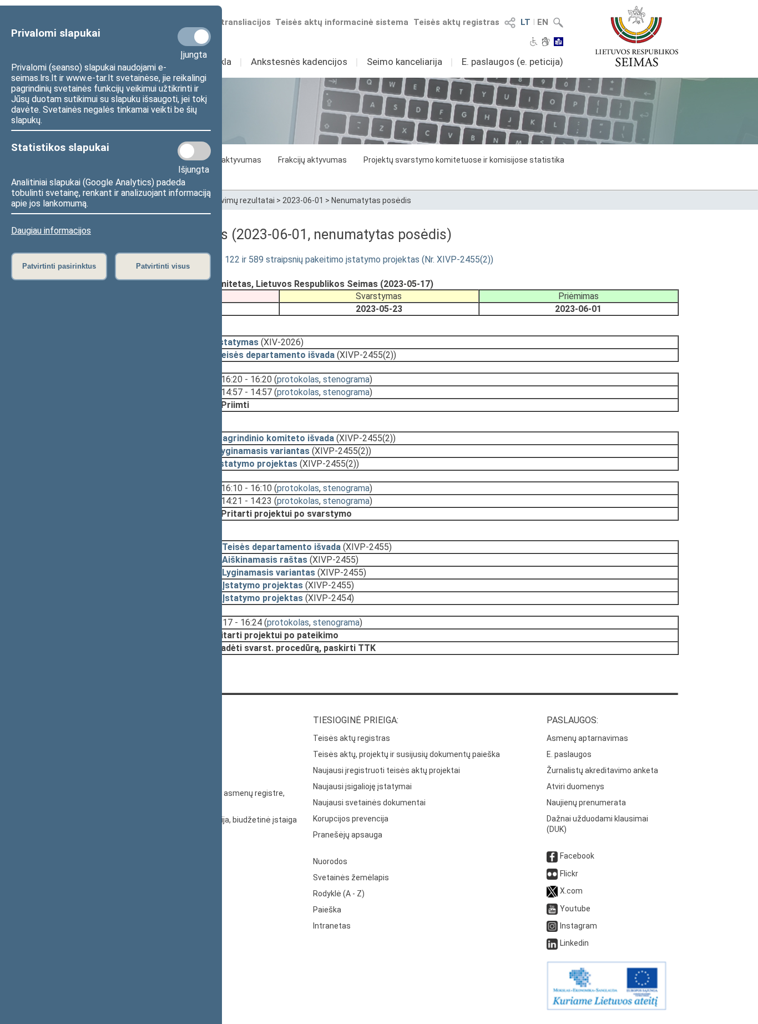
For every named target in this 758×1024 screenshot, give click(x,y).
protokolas (298, 379)
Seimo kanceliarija (404, 61)
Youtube (575, 908)
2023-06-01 (303, 200)
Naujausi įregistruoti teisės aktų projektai (386, 770)
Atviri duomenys (575, 786)
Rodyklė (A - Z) (339, 893)
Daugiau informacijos (51, 230)
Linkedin (574, 943)
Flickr (569, 873)
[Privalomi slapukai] (194, 36)
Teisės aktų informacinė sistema (341, 22)
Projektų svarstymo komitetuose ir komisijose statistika (463, 159)
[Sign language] (545, 42)
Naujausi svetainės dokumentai (369, 802)
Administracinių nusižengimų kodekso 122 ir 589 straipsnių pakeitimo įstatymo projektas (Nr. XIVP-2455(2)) (286, 259)
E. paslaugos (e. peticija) (512, 61)
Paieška (327, 909)
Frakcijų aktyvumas (312, 159)
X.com (571, 890)
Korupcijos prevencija (350, 818)
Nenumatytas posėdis (371, 200)
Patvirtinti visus (163, 266)
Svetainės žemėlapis (351, 877)
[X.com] (552, 890)
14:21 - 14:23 (246, 501)
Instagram (578, 925)
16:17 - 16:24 (236, 622)
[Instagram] (552, 925)
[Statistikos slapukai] (194, 151)
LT (525, 22)
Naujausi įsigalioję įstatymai (362, 786)
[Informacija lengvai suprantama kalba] (558, 42)
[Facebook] (552, 855)
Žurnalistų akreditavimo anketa (602, 770)
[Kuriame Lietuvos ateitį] (606, 1007)
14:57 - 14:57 (246, 392)
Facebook (577, 855)
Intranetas (332, 925)
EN (542, 22)
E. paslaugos (569, 754)
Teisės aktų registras (456, 22)
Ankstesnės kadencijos (299, 61)
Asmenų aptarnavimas (587, 738)
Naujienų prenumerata (586, 802)
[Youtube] (552, 908)
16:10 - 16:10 (246, 488)
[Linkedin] (552, 943)
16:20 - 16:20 (246, 379)
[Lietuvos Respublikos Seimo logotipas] (637, 36)
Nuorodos (330, 861)
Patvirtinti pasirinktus (59, 266)
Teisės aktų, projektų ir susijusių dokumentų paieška (406, 754)
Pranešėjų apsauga (347, 834)
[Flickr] (552, 873)
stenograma (346, 379)
